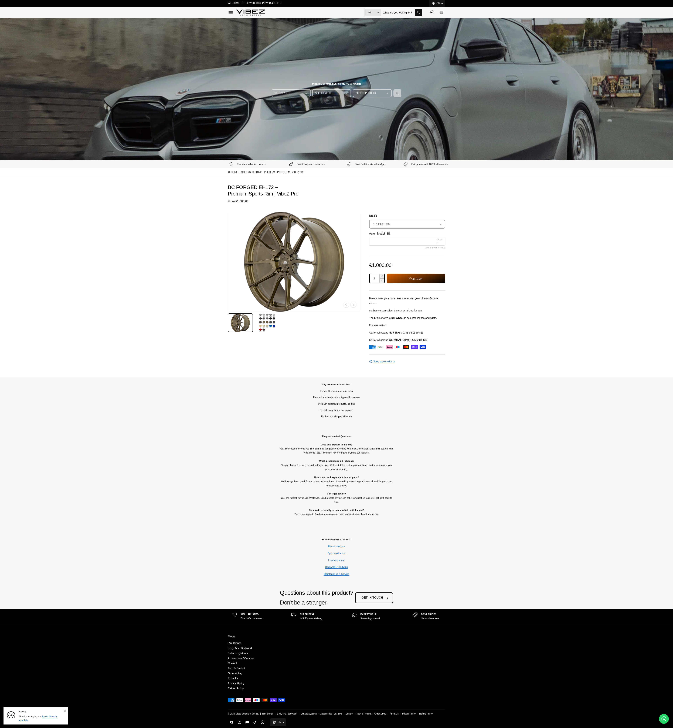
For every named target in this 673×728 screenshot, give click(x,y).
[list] (336, 616)
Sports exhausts (336, 553)
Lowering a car (336, 560)
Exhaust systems (238, 653)
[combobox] (402, 12)
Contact (232, 663)
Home (234, 172)
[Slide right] (353, 304)
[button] (230, 12)
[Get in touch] (432, 12)
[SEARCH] (397, 93)
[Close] (64, 711)
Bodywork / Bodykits (336, 566)
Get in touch (372, 597)
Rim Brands (235, 642)
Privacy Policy (236, 683)
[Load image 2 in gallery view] (267, 322)
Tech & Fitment (236, 668)
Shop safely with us (384, 361)
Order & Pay (235, 673)
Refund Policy (236, 688)
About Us (233, 678)
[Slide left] (346, 304)
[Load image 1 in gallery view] (240, 322)
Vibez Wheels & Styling (247, 714)
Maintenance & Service (336, 573)
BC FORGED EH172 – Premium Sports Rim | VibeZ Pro (272, 172)
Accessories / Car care (241, 658)
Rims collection (336, 546)
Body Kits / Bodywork (240, 648)
